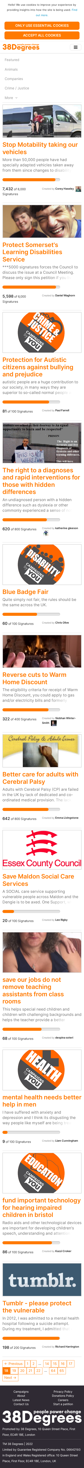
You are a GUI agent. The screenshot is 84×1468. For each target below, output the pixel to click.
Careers (63, 1400)
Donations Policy (63, 1395)
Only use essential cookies (42, 25)
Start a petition (63, 1404)
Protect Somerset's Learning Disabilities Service (32, 252)
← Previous (13, 1364)
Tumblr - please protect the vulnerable (36, 1306)
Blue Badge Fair (25, 591)
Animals (11, 69)
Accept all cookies (42, 35)
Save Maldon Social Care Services (38, 880)
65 (62, 1371)
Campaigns (21, 1391)
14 (47, 1364)
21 (30, 1371)
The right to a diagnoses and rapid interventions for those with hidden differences (41, 480)
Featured (12, 60)
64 (53, 1371)
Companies (14, 79)
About (21, 1395)
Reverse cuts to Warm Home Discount (34, 678)
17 (70, 1364)
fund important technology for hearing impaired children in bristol (41, 1207)
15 (55, 1364)
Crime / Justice (17, 88)
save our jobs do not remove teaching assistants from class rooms (33, 990)
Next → (10, 1378)
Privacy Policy (63, 1391)
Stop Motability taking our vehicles (40, 148)
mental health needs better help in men (42, 1100)
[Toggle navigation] (75, 47)
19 (14, 1371)
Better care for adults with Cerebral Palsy (40, 778)
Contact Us (21, 1404)
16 (63, 1364)
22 (38, 1371)
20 (22, 1371)
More (9, 98)
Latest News (21, 1400)
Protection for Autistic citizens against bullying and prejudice (37, 367)
